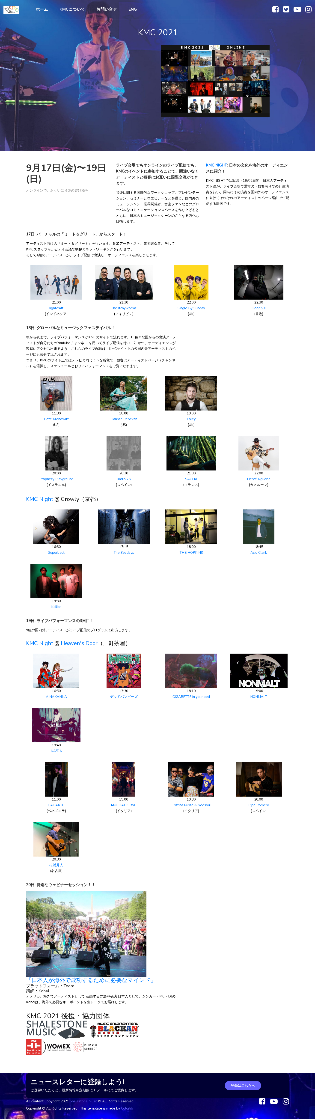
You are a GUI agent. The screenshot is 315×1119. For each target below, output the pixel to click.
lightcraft (56, 308)
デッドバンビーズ (124, 696)
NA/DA (56, 751)
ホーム (42, 9)
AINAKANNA (56, 696)
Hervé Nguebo (258, 479)
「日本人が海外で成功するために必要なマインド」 (91, 980)
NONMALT (258, 696)
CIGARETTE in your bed (191, 696)
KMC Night (39, 499)
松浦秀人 (56, 865)
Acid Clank (258, 552)
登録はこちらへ (243, 1085)
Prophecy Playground (56, 479)
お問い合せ (106, 9)
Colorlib (127, 1108)
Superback (56, 552)
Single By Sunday (191, 308)
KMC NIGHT (216, 165)
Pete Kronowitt (56, 419)
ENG (132, 9)
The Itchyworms (124, 308)
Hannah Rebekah (123, 419)
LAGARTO (56, 805)
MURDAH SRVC (124, 805)
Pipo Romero (258, 805)
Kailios (56, 606)
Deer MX (259, 308)
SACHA (191, 479)
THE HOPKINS (191, 552)
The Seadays (124, 552)
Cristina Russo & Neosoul (191, 805)
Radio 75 (124, 479)
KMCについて (72, 9)
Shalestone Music (83, 1101)
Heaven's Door (79, 643)
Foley (191, 419)
